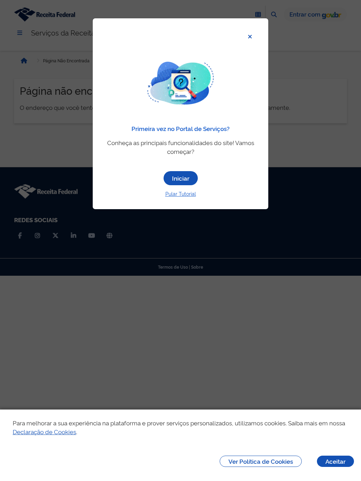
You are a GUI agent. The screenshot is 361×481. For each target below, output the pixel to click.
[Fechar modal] (250, 36)
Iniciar (180, 178)
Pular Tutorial (180, 193)
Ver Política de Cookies (260, 461)
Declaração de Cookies (44, 431)
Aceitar (335, 461)
